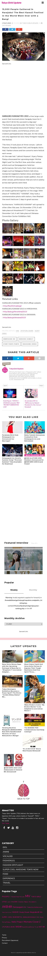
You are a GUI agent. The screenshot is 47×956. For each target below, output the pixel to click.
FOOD (5, 874)
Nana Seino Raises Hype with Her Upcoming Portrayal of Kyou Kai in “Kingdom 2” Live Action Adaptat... (12, 668)
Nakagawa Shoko (30, 344)
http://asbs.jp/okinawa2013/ (14, 317)
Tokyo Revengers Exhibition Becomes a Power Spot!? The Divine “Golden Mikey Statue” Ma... (11, 693)
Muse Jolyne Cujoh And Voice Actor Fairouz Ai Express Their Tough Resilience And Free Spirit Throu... (33, 668)
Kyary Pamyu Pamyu (11, 344)
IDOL (5, 847)
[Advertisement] (23, 88)
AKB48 (7, 907)
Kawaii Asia (15, 897)
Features (7, 23)
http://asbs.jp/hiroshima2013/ (15, 311)
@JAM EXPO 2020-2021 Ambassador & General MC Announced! (13, 770)
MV (27, 896)
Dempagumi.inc (9, 339)
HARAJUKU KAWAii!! (26, 339)
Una (17, 331)
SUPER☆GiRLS (7, 917)
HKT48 (42, 927)
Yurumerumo (32, 902)
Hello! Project (17, 922)
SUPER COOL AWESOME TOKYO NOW (20, 869)
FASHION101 (9, 860)
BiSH (38, 917)
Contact (4, 943)
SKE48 (18, 926)
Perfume (22, 897)
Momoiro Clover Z (32, 921)
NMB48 (15, 912)
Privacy (4, 938)
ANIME (6, 852)
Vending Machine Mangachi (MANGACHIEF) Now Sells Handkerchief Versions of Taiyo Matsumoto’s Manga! (12, 731)
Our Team (5, 823)
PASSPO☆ (6, 896)
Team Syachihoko (6, 912)
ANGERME (14, 902)
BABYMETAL (17, 917)
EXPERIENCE (9, 878)
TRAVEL (6, 882)
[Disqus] (23, 499)
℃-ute (36, 927)
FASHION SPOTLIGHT (13, 865)
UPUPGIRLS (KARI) (26, 331)
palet (8, 902)
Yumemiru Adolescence (35, 907)
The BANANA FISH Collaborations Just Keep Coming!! (34, 729)
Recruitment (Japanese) (10, 940)
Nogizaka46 (34, 912)
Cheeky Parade (24, 912)
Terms (4, 935)
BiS (41, 912)
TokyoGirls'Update (30, 23)
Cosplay (21, 902)
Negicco (26, 902)
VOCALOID (8, 856)
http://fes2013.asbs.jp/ (12, 306)
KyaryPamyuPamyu (28, 927)
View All (34, 543)
